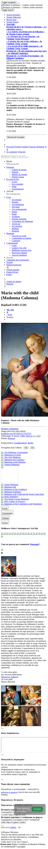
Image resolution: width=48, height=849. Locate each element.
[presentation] (26, 319)
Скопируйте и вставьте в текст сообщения (20, 820)
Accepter (37, 809)
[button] (13, 15)
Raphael (11, 438)
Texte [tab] (9, 314)
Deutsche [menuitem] (40, 147)
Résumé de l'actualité (15, 137)
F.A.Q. (14, 842)
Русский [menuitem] (10, 147)
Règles (15, 844)
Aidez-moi (6, 842)
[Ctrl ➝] (9, 484)
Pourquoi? (35, 544)
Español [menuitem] (24, 147)
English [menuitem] (18, 147)
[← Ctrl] (10, 464)
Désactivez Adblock (9, 677)
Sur (18, 842)
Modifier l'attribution (9, 429)
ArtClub (13, 192)
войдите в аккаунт (9, 792)
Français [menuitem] (32, 147)
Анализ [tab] (9, 317)
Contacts (24, 842)
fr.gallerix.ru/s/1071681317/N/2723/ (16, 433)
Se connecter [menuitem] (11, 152)
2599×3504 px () (30, 436)
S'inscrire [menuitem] (21, 152)
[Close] (27, 157)
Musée (12, 162)
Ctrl (26, 448)
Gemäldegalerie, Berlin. (24, 443)
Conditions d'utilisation (28, 844)
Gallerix (12, 827)
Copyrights (20, 847)
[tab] (10, 310)
